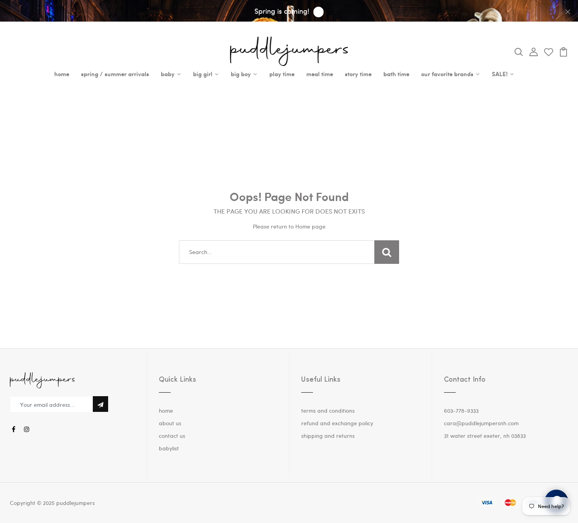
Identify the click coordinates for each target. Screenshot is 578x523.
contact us (172, 435)
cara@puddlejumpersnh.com (481, 423)
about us (170, 423)
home (166, 410)
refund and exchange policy (337, 423)
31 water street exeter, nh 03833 (485, 435)
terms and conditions (328, 410)
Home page (310, 226)
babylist (169, 448)
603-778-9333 (461, 410)
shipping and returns (328, 435)
